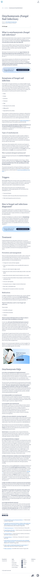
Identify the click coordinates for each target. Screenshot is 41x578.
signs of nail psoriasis (24, 120)
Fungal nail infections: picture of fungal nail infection (13, 519)
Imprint (13, 560)
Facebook (24, 560)
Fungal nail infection (7, 533)
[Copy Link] (2, 515)
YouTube (24, 567)
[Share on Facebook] (7, 515)
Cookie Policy (14, 564)
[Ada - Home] (2, 2)
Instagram (25, 562)
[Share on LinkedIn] (5, 515)
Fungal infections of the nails (9, 530)
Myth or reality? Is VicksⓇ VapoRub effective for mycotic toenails (15, 545)
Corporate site (4, 560)
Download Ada (20, 359)
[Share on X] (4, 515)
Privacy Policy (14, 562)
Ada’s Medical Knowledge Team (11, 21)
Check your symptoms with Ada (23, 69)
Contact (32, 560)
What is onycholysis (7, 548)
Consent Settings (15, 567)
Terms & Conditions (15, 565)
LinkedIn (24, 564)
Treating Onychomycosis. (8, 527)
